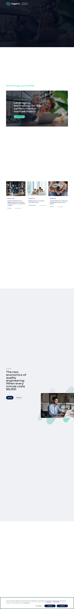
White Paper (32, 205)
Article (9, 208)
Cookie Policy (48, 601)
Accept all (62, 605)
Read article (10, 397)
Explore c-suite (18, 397)
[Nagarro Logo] (17, 3)
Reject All (50, 605)
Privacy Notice (56, 601)
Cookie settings (38, 605)
